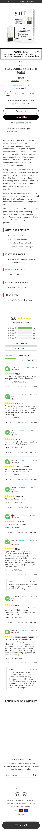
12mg (15, 93)
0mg (8, 93)
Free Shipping (15, 80)
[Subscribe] (34, 775)
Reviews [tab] (9, 356)
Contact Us (10, 800)
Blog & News (32, 803)
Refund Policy (31, 800)
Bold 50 (32, 93)
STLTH (21, 65)
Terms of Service (21, 803)
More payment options (21, 123)
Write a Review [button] (22, 343)
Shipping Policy (20, 800)
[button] (31, 387)
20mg (23, 93)
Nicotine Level (21, 88)
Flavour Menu (15, 806)
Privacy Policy (10, 803)
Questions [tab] (23, 356)
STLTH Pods (17, 275)
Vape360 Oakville (26, 806)
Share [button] (10, 387)
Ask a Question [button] (21, 349)
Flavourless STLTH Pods (13, 382)
